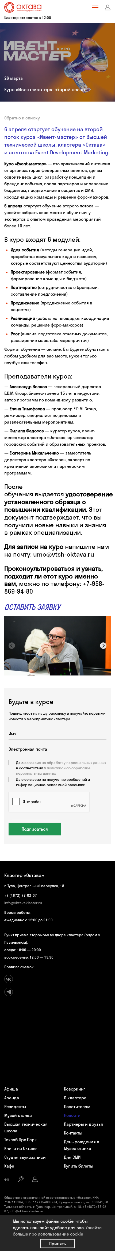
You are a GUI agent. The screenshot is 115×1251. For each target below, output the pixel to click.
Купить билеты (78, 1166)
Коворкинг (74, 1089)
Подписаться (35, 829)
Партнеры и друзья (83, 1124)
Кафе (9, 1166)
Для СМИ (72, 1157)
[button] (103, 645)
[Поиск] (21, 1179)
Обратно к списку (22, 117)
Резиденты (15, 1106)
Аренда (11, 1097)
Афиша (11, 1089)
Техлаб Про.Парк (20, 1139)
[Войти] (108, 7)
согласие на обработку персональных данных (65, 762)
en (6, 1179)
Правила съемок (19, 966)
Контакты (73, 1133)
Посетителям (77, 1106)
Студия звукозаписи (25, 1157)
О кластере (75, 1097)
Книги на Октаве (20, 1148)
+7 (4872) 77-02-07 (20, 895)
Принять (57, 1243)
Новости (72, 1115)
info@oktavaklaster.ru (23, 902)
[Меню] (95, 7)
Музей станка (18, 1115)
